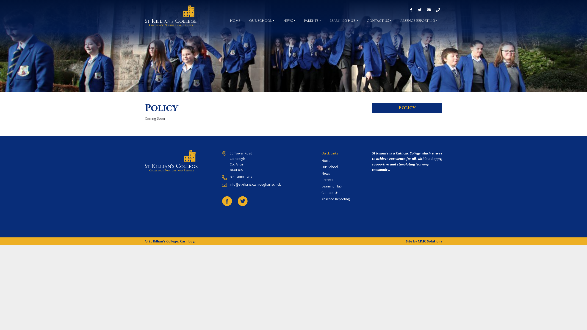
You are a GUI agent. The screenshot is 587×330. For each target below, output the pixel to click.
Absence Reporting (335, 199)
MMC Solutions (430, 241)
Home (235, 21)
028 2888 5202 (241, 177)
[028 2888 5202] (438, 10)
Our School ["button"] (260, 21)
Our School (329, 167)
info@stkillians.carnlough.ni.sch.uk (255, 184)
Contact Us (329, 192)
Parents (327, 179)
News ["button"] (288, 21)
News (325, 173)
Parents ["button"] (311, 21)
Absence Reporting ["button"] (417, 21)
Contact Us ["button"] (378, 21)
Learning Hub (331, 186)
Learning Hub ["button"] (342, 21)
